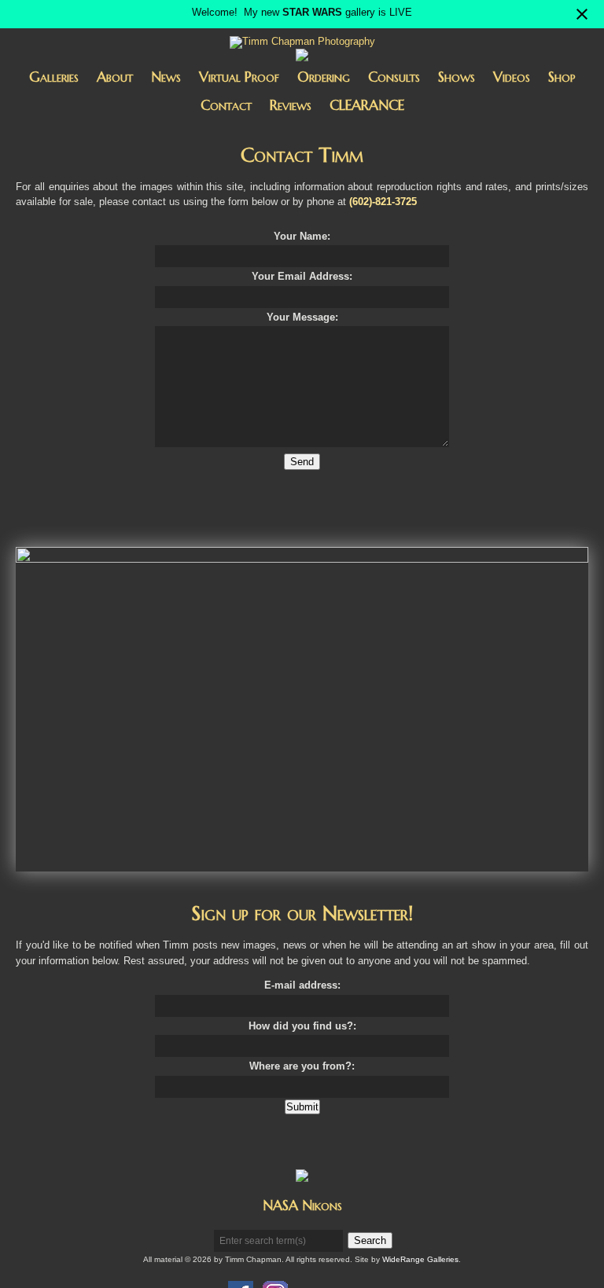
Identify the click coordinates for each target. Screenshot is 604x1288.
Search (370, 1240)
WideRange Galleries (420, 1259)
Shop (562, 77)
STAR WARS (312, 12)
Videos (511, 77)
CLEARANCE (367, 105)
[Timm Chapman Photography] (302, 44)
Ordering (323, 77)
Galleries (54, 77)
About (115, 77)
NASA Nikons (302, 1205)
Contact (226, 105)
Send (302, 462)
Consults (394, 77)
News (166, 77)
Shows (456, 77)
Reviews (290, 105)
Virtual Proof (239, 77)
